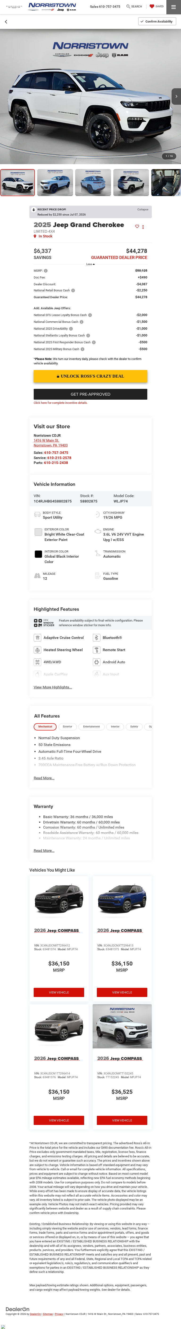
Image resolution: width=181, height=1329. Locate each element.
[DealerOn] (18, 1309)
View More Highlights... (53, 687)
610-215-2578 (59, 458)
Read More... (44, 778)
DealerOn (35, 1314)
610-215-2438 (56, 463)
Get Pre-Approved (91, 394)
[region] (90, 318)
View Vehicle (59, 992)
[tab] (45, 726)
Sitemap (48, 1314)
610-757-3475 (56, 453)
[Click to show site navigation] (173, 7)
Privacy (59, 1314)
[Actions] (143, 227)
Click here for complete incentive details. (61, 403)
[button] (6, 21)
